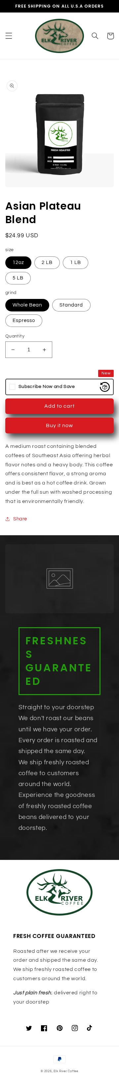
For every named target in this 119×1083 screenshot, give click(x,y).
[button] (8, 36)
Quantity (14, 336)
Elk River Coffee (66, 1071)
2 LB (47, 262)
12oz (18, 262)
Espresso (24, 320)
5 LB (18, 278)
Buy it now (59, 425)
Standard (71, 305)
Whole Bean (27, 305)
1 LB (75, 262)
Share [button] (20, 518)
